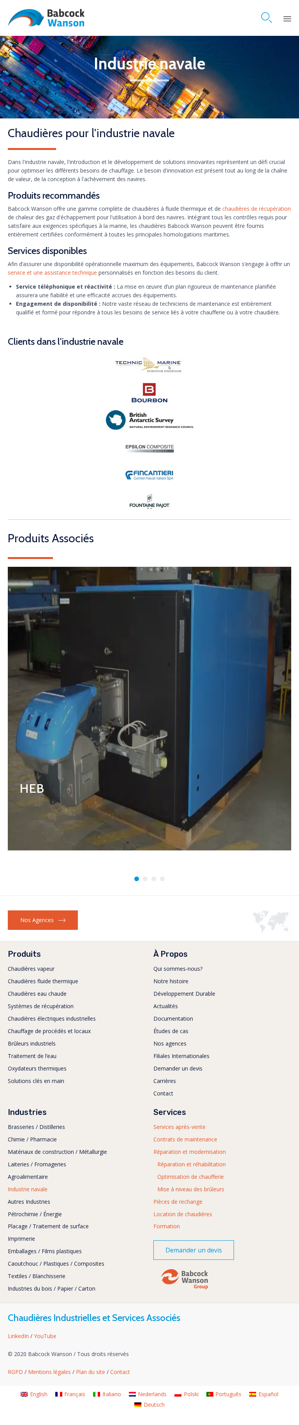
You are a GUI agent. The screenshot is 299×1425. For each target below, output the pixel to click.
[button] (43, 920)
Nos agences (169, 1043)
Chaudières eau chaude (37, 993)
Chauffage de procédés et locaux (49, 1031)
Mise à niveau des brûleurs (190, 1189)
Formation (166, 1226)
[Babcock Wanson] (46, 17)
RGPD (16, 1372)
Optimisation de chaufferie (190, 1176)
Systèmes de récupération (41, 1006)
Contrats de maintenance (185, 1139)
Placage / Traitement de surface (48, 1226)
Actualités (165, 1006)
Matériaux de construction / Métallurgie (57, 1151)
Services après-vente (179, 1126)
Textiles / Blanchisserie (36, 1276)
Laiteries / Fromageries (37, 1164)
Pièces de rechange (177, 1201)
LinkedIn (19, 1336)
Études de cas (170, 1031)
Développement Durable (184, 993)
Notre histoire (170, 981)
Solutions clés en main (36, 1081)
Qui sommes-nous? (177, 968)
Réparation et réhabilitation (191, 1164)
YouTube (45, 1336)
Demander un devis (177, 1068)
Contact (163, 1093)
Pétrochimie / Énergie (35, 1214)
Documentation (173, 1018)
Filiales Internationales (181, 1056)
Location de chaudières (182, 1214)
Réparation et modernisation (189, 1151)
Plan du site (91, 1372)
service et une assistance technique (52, 272)
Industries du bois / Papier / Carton (51, 1288)
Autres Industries (29, 1201)
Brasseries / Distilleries (36, 1126)
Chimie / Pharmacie (32, 1139)
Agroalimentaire (28, 1176)
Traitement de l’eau (32, 1056)
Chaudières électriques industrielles (52, 1018)
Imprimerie (21, 1238)
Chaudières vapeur (31, 968)
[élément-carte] (272, 931)
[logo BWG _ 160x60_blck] (184, 1289)
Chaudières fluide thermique (43, 981)
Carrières (164, 1081)
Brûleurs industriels (32, 1043)
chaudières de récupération (256, 208)
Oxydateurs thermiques (37, 1068)
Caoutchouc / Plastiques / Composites (56, 1263)
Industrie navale (27, 1189)
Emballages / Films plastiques (45, 1251)
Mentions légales (50, 1372)
